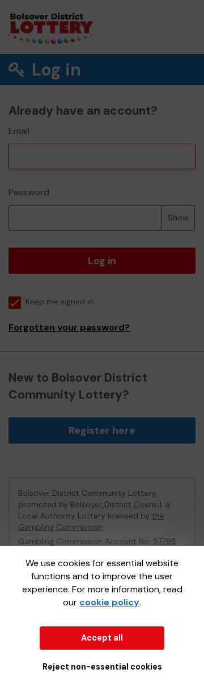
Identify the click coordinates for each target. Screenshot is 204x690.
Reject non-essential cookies (102, 667)
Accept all (102, 638)
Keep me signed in (60, 302)
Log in (102, 260)
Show (178, 217)
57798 (164, 541)
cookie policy (109, 602)
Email (18, 131)
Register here (102, 430)
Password (28, 192)
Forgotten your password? (69, 327)
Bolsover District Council (116, 504)
